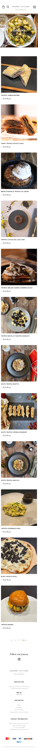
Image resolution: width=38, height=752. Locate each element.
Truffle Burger (7, 624)
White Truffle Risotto (10, 384)
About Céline (19, 709)
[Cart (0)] (3, 6)
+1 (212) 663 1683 (19, 727)
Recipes (19, 707)
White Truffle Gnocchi (10, 480)
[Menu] (34, 6)
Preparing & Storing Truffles (19, 712)
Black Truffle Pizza (9, 576)
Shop (19, 705)
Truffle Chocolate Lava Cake (13, 239)
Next (24, 640)
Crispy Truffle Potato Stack (12, 143)
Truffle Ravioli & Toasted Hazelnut (15, 336)
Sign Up (19, 692)
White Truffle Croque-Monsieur (14, 432)
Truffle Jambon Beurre (10, 95)
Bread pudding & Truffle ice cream (15, 191)
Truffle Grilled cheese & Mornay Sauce (16, 288)
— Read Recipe (6, 99)
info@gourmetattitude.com (19, 729)
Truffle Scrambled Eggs (10, 528)
